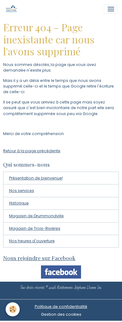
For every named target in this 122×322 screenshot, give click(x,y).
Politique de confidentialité (61, 306)
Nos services (21, 190)
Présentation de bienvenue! (36, 178)
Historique (19, 203)
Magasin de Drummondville (36, 216)
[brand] (12, 9)
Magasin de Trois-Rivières (34, 228)
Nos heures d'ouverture (32, 241)
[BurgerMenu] (111, 9)
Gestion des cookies (61, 314)
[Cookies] (13, 309)
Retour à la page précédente (31, 150)
